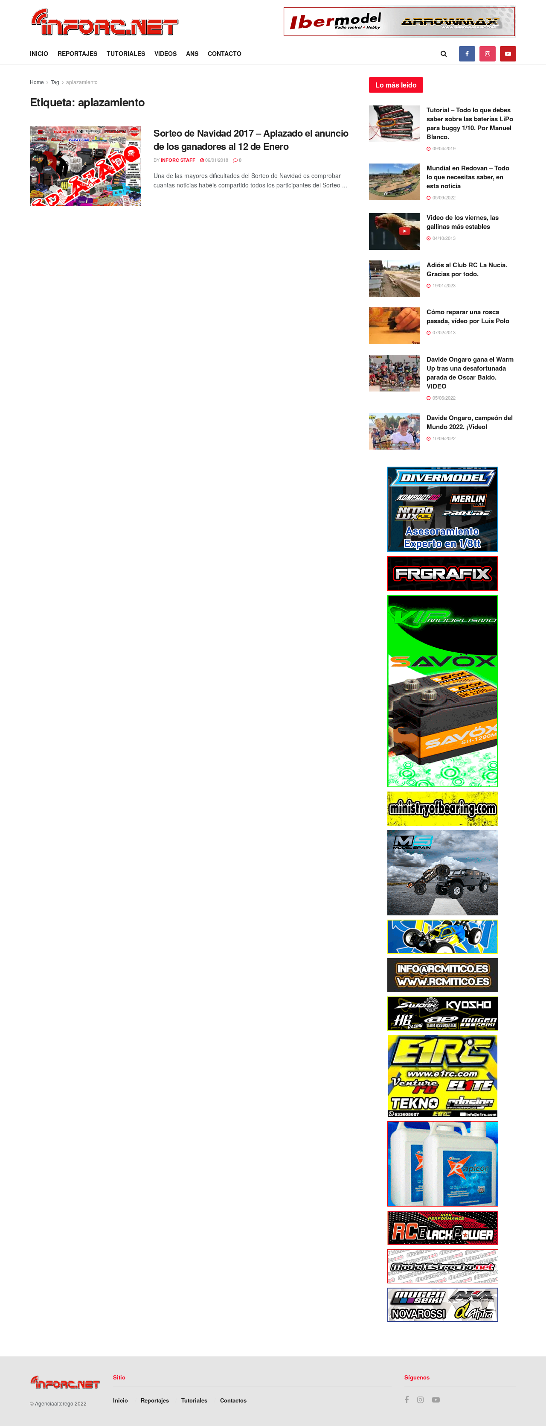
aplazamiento (82, 81)
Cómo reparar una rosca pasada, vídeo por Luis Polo (468, 316)
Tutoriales (126, 53)
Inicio (39, 53)
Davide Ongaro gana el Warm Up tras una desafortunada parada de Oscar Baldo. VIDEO (470, 372)
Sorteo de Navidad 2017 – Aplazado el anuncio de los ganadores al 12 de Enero (251, 139)
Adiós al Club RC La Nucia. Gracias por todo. (467, 269)
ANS (192, 53)
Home (37, 81)
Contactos (233, 1400)
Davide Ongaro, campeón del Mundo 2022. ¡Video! (470, 422)
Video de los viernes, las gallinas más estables (463, 222)
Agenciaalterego (54, 1403)
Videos (165, 53)
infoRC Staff (178, 160)
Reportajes (77, 53)
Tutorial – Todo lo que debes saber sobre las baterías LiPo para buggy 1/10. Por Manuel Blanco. (470, 123)
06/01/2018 (216, 159)
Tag (55, 81)
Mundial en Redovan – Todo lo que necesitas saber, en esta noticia (468, 176)
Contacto (224, 53)
